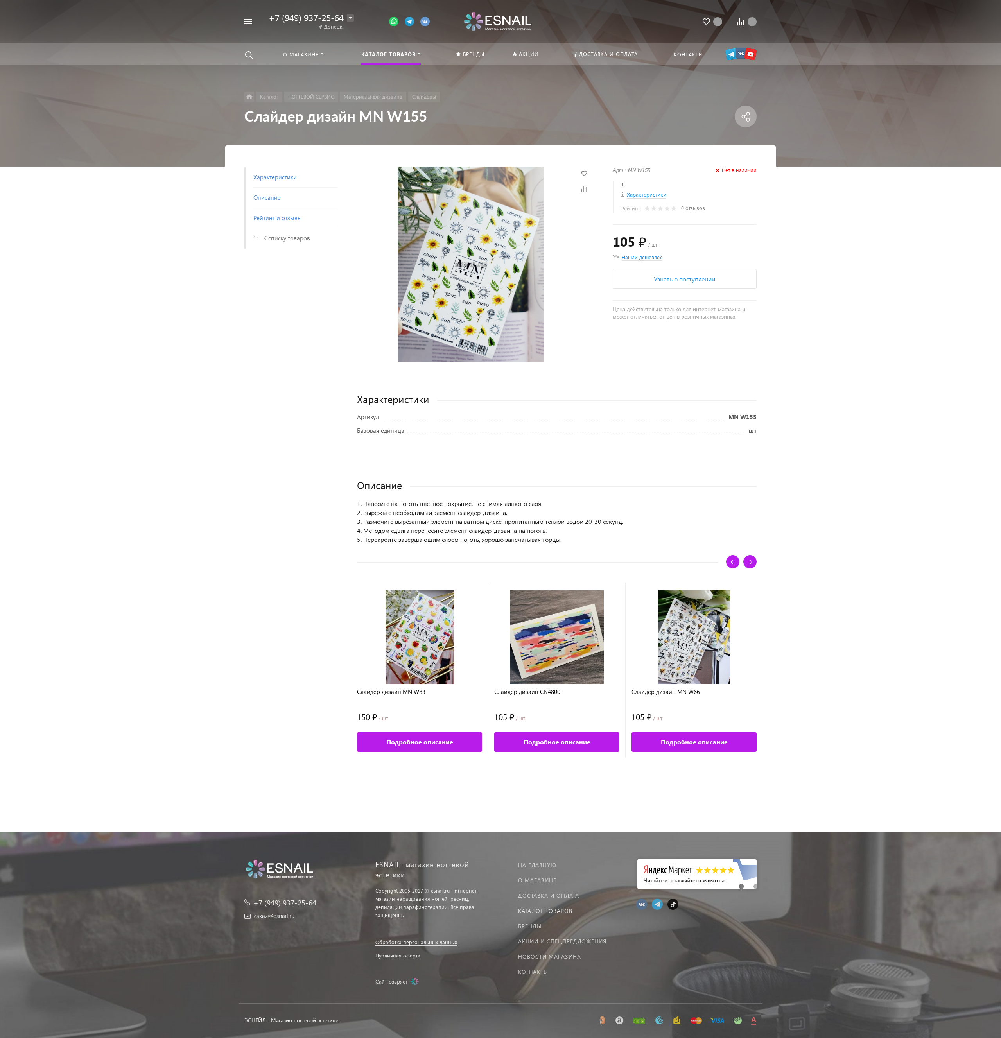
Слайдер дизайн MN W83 (391, 692)
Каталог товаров (545, 910)
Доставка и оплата (548, 895)
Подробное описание (419, 742)
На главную (537, 865)
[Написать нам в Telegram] (412, 21)
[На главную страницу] (498, 20)
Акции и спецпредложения (562, 941)
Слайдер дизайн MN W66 (665, 692)
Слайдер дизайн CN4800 (527, 692)
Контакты (533, 971)
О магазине (537, 880)
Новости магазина (549, 956)
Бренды (530, 926)
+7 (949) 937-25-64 (306, 17)
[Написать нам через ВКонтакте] (425, 21)
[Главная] (249, 97)
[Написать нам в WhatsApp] (397, 21)
